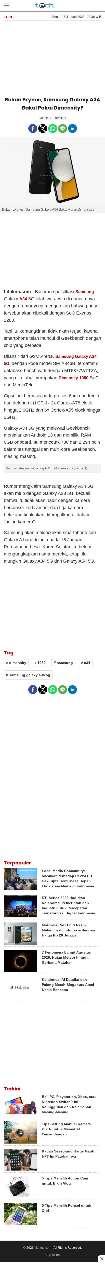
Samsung (84, 292)
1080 (83, 378)
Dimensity (68, 378)
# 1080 (40, 663)
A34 (23, 299)
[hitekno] (45, 6)
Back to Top (53, 1255)
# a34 (85, 663)
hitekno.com (42, 1248)
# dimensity (16, 663)
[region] (52, 57)
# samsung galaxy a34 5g (28, 675)
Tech (9, 17)
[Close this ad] (101, 1258)
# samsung (63, 663)
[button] (6, 5)
